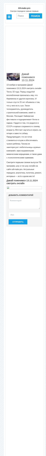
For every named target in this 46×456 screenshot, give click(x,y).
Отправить (18, 222)
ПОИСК (35, 16)
